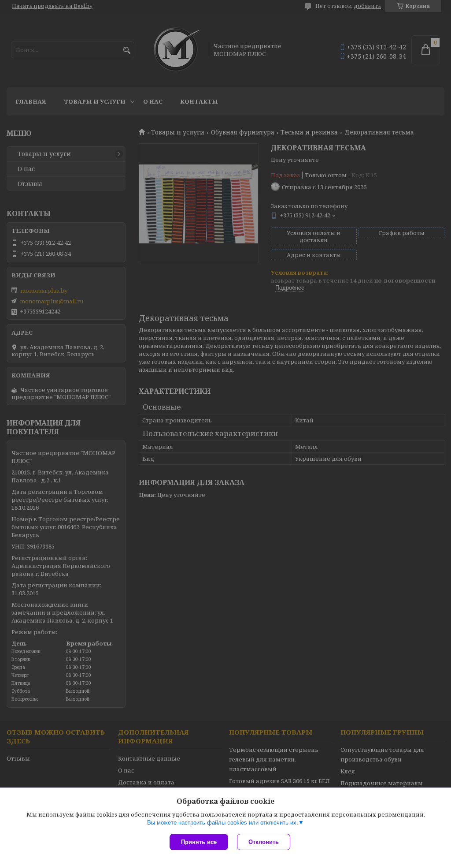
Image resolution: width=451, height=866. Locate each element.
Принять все (199, 842)
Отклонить (263, 842)
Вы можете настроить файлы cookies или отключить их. (222, 822)
